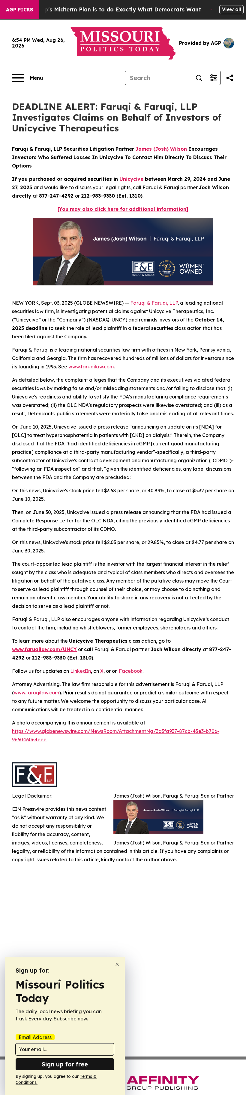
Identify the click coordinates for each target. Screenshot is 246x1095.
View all (231, 9)
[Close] (117, 964)
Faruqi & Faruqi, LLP (154, 303)
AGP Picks (19, 10)
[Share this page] (230, 78)
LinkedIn (80, 671)
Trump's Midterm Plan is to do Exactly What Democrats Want (116, 9)
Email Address (35, 1037)
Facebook (130, 671)
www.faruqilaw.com (91, 367)
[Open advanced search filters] (213, 78)
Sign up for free (65, 1064)
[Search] (199, 78)
